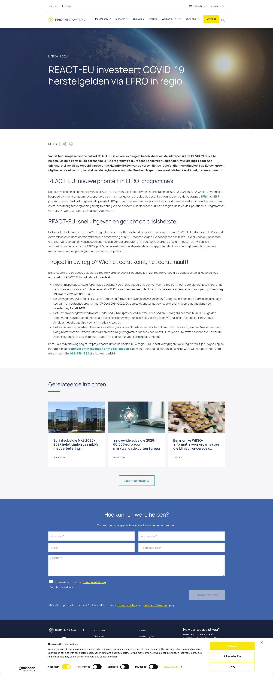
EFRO (204, 196)
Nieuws (153, 19)
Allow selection (232, 656)
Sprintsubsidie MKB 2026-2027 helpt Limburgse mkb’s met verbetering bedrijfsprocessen (75, 446)
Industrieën (101, 19)
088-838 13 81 (79, 353)
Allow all (232, 646)
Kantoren (53, 6)
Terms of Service (155, 605)
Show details (171, 667)
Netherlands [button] (207, 6)
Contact (211, 18)
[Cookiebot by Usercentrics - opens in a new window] (27, 668)
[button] (223, 20)
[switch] (97, 666)
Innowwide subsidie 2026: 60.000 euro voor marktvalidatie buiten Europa (136, 444)
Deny (232, 666)
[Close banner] (262, 642)
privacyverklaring (94, 582)
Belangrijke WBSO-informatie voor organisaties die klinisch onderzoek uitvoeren (196, 446)
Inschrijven (67, 6)
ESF (216, 196)
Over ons (191, 19)
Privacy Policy (127, 605)
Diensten (120, 19)
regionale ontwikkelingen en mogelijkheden (98, 349)
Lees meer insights (136, 481)
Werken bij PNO (170, 19)
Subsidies (138, 19)
